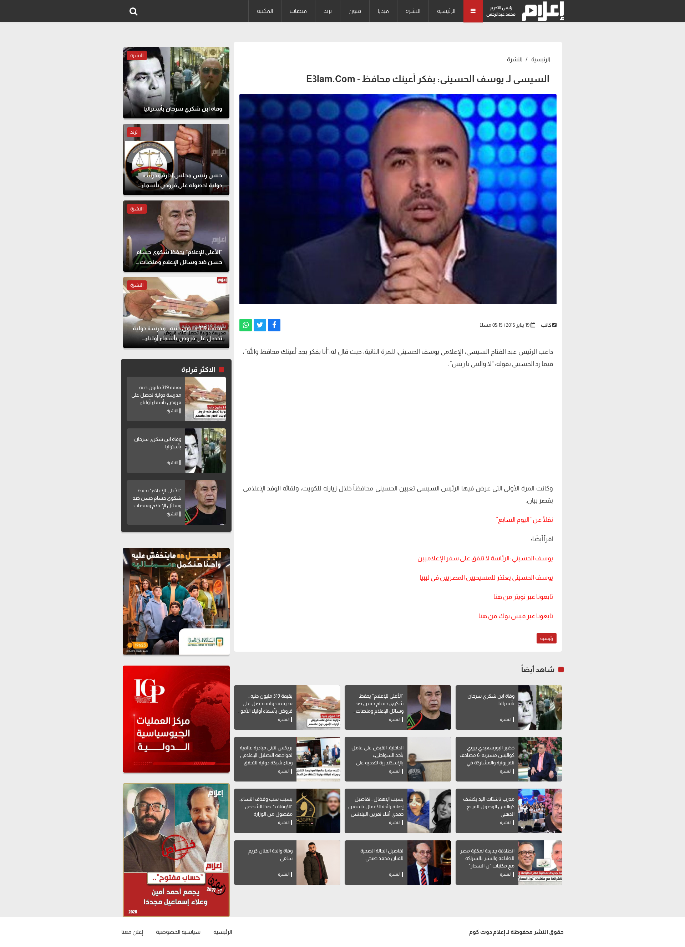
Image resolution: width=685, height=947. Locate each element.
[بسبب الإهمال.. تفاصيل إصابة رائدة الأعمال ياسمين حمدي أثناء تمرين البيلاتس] (429, 811)
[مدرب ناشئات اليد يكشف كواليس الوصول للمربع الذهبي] (540, 811)
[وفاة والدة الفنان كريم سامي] (318, 862)
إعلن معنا (132, 932)
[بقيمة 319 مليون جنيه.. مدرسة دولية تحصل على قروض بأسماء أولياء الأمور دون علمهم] (318, 707)
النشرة (413, 11)
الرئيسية (446, 11)
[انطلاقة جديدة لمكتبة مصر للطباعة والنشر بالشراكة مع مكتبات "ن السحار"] (540, 862)
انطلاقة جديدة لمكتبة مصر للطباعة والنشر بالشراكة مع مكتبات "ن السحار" (487, 858)
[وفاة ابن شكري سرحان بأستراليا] (540, 707)
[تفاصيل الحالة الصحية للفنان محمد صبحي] (429, 862)
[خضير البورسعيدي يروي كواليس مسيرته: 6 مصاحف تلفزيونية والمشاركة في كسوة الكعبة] (540, 759)
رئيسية (546, 638)
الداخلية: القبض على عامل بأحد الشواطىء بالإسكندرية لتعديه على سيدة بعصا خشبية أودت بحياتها (377, 762)
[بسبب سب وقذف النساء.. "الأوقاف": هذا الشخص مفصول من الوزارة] (318, 811)
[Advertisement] (398, 425)
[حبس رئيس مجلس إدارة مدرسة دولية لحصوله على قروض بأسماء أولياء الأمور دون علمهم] (176, 159)
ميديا (383, 11)
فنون (355, 11)
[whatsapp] (245, 325)
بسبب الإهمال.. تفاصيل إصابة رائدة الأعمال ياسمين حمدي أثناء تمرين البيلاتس (376, 806)
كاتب (546, 325)
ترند (328, 11)
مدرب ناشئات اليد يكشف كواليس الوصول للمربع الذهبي (488, 806)
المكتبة (265, 11)
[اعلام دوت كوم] (541, 11)
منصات (298, 11)
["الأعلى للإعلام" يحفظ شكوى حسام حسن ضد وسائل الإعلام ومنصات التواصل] (429, 707)
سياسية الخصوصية (178, 932)
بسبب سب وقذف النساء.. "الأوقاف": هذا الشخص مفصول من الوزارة (266, 806)
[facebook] (274, 325)
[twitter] (260, 325)
